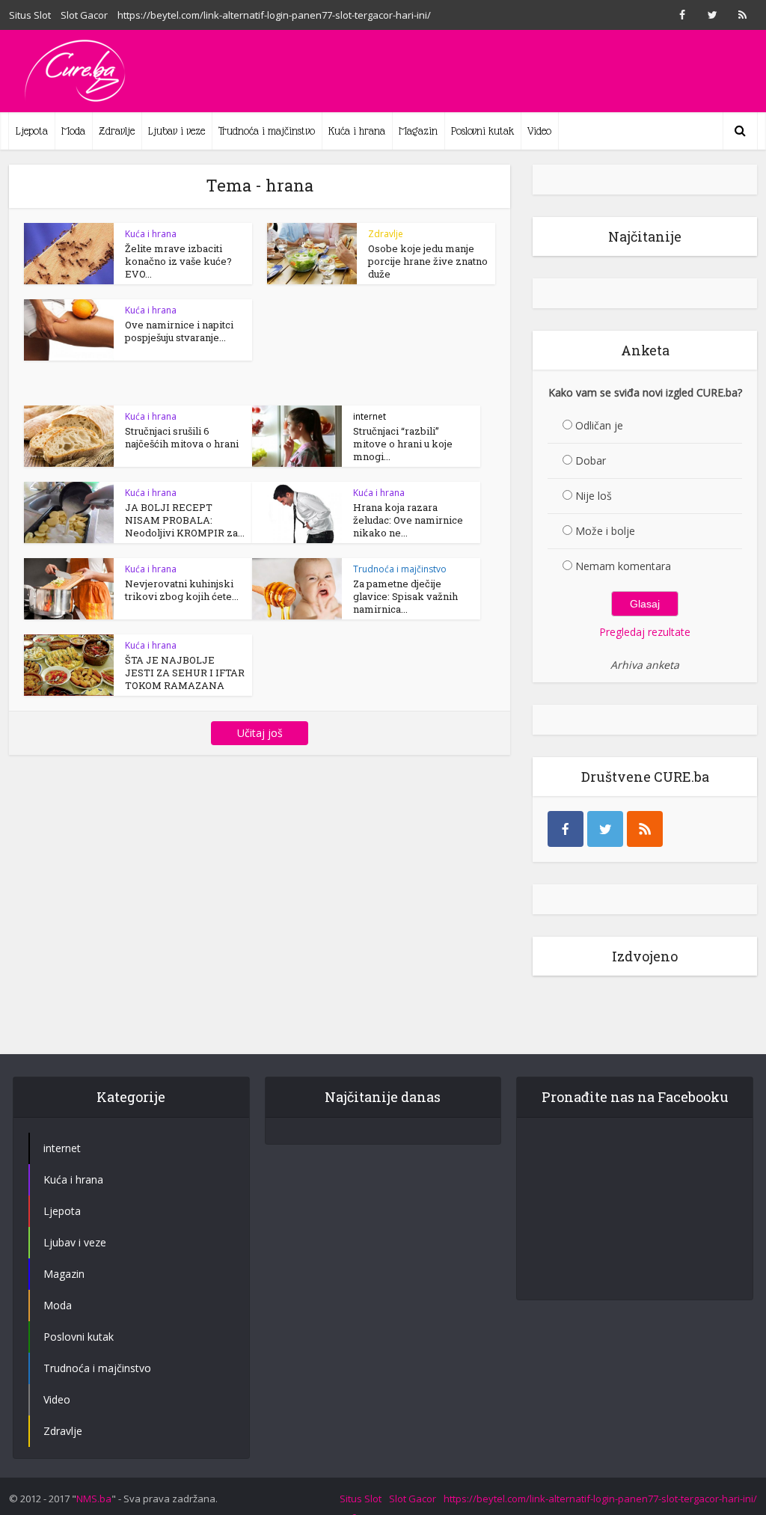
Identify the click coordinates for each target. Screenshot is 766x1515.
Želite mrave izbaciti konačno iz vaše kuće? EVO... (178, 261)
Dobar (590, 460)
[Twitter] (605, 829)
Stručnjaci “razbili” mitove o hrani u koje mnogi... (403, 443)
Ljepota (32, 131)
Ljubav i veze (176, 131)
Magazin (418, 131)
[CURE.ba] (76, 71)
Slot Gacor (84, 15)
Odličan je (599, 425)
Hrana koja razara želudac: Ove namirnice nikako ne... (408, 520)
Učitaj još (260, 733)
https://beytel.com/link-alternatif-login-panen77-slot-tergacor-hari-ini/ (274, 15)
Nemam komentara (623, 566)
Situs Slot (30, 15)
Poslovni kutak (482, 131)
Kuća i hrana (356, 131)
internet (369, 416)
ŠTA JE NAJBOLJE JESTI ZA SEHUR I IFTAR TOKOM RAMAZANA (185, 672)
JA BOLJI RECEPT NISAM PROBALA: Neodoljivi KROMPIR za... (185, 520)
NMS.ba (93, 1498)
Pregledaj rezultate (644, 632)
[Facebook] (565, 829)
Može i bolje (605, 531)
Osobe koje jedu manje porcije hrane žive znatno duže (428, 261)
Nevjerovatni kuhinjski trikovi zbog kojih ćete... (182, 590)
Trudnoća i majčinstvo (266, 131)
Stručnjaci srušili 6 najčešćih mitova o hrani (182, 437)
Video (539, 131)
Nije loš (593, 496)
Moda (73, 131)
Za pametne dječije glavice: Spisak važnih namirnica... (405, 596)
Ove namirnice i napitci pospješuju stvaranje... (179, 331)
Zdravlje (117, 131)
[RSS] (645, 829)
